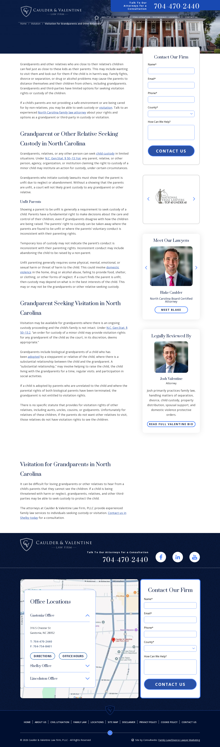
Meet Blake (171, 310)
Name (152, 64)
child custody (105, 153)
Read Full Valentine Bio (171, 424)
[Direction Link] (79, 581)
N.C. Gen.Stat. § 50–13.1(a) (63, 158)
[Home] (96, 19)
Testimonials (159, 17)
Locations (175, 17)
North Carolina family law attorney (62, 112)
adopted (34, 357)
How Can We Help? (159, 121)
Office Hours (73, 656)
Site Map (113, 722)
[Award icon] (171, 190)
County (153, 107)
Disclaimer (128, 722)
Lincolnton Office (43, 678)
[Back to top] (110, 732)
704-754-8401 (42, 646)
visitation (105, 107)
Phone (152, 93)
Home (23, 23)
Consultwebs (150, 740)
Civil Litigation (141, 17)
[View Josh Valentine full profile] (171, 343)
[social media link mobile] (161, 557)
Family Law (123, 17)
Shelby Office (40, 666)
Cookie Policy (169, 722)
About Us (106, 17)
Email (152, 78)
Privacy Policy (148, 722)
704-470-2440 (177, 7)
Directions (43, 656)
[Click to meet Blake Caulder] (171, 248)
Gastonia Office (42, 615)
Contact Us (191, 17)
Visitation (35, 23)
